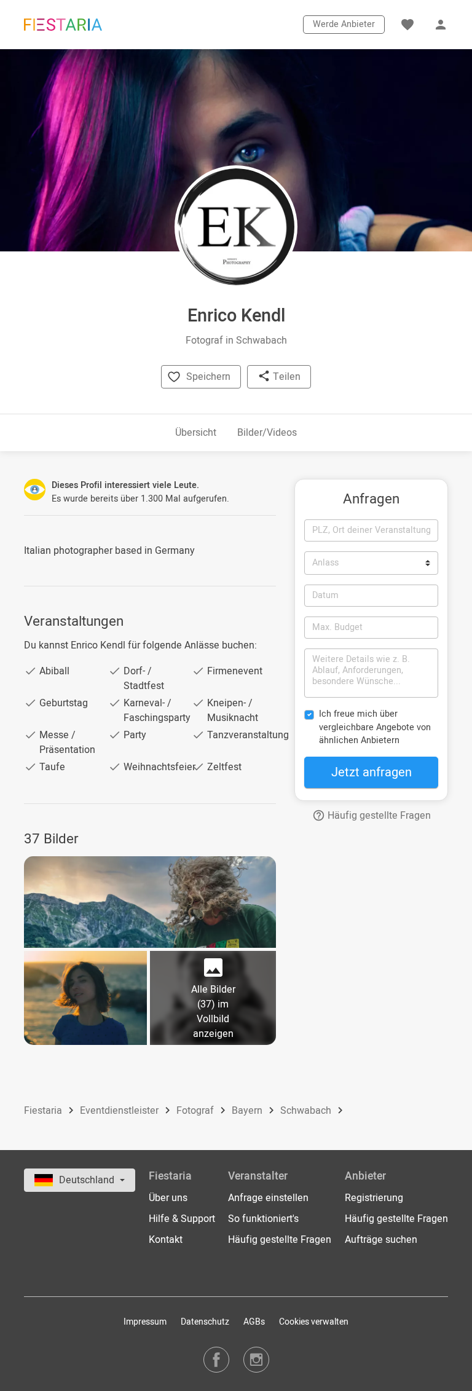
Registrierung (374, 1198)
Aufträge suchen (381, 1239)
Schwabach (307, 1111)
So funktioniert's (263, 1219)
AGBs (254, 1321)
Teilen (285, 376)
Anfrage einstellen (268, 1198)
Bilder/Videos (267, 432)
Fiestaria (44, 1111)
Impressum (145, 1321)
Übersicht (195, 432)
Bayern (248, 1111)
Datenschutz (205, 1321)
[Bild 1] (150, 902)
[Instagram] (256, 1359)
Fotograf (196, 1111)
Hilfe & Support (182, 1219)
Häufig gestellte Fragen (378, 815)
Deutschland (88, 1180)
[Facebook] (216, 1359)
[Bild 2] (85, 998)
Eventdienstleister (120, 1111)
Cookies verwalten (313, 1321)
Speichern (208, 376)
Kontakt (166, 1239)
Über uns (168, 1198)
